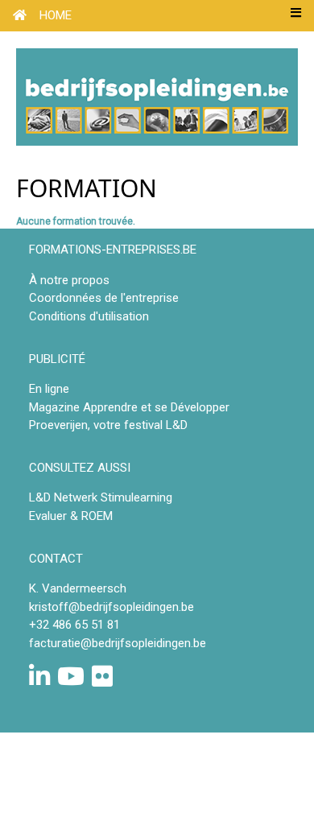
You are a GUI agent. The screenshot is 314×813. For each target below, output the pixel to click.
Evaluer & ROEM (71, 516)
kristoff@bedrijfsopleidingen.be (111, 607)
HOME (55, 15)
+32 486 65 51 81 (74, 624)
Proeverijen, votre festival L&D (108, 425)
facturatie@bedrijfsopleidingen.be (117, 643)
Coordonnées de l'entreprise (104, 298)
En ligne (49, 389)
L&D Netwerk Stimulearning (100, 497)
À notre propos (69, 280)
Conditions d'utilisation (89, 316)
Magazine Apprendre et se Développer (129, 407)
